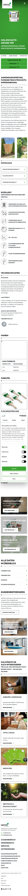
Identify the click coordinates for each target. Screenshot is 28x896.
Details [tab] (14, 420)
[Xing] (6, 889)
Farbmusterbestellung (9, 861)
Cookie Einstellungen (5, 885)
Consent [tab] (5, 420)
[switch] (24, 452)
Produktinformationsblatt (11, 169)
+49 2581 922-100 (7, 833)
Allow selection (14, 473)
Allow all (14, 468)
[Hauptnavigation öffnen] (24, 3)
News (3, 865)
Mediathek (4, 867)
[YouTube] (1, 889)
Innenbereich (7, 843)
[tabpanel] (14, 148)
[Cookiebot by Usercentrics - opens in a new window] (19, 416)
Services (5, 846)
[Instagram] (10, 889)
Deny (14, 478)
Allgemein (3, 55)
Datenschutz (3, 880)
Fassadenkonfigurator (9, 854)
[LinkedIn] (4, 889)
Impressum (3, 883)
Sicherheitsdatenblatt (10, 182)
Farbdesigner (12, 63)
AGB (2, 878)
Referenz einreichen (9, 612)
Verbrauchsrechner (13, 60)
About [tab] (23, 420)
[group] (14, 398)
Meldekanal (3, 876)
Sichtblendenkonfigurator (10, 856)
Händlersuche (13, 67)
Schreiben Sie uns (7, 835)
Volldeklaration (8, 175)
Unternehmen (8, 849)
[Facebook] (8, 889)
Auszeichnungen (13, 55)
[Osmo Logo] (7, 4)
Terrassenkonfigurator (9, 858)
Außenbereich (8, 840)
